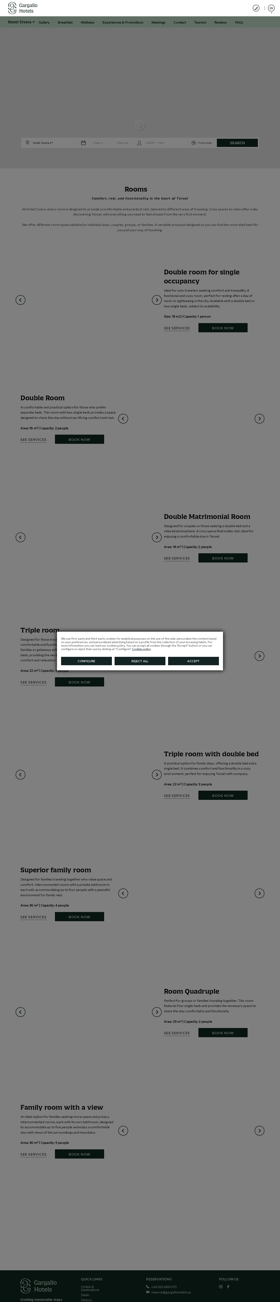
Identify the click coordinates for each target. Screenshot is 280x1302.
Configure (86, 661)
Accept (193, 661)
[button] (271, 8)
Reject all (140, 661)
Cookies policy (141, 649)
